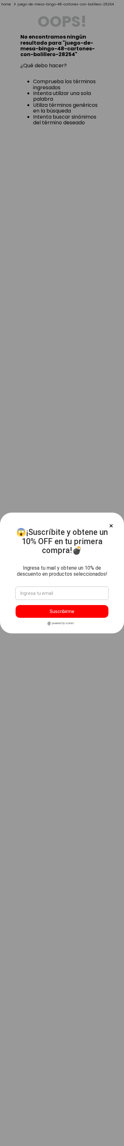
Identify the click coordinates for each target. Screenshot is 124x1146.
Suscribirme (62, 611)
